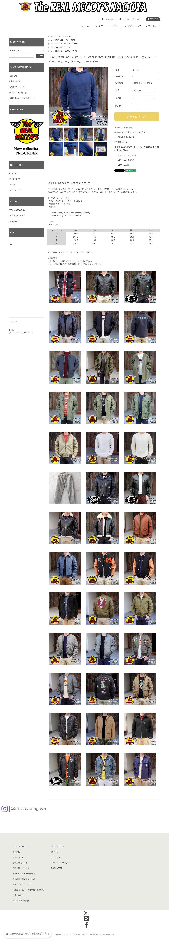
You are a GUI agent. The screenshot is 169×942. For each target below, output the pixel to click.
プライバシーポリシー (60, 863)
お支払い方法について (22, 884)
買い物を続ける (120, 142)
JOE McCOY (59, 36)
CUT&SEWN (75, 44)
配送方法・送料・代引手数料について (28, 890)
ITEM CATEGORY (61, 40)
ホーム (85, 26)
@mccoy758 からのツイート (21, 333)
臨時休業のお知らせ (18, 92)
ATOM (59, 868)
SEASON (58, 47)
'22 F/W (67, 47)
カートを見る (56, 857)
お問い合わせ (152, 26)
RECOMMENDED (61, 44)
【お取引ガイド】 (65, 261)
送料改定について (17, 87)
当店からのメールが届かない (22, 98)
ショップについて (131, 26)
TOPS (69, 36)
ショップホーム (19, 846)
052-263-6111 (123, 160)
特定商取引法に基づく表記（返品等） (130, 132)
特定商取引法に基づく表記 (24, 879)
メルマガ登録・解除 (21, 901)
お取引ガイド (15, 81)
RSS (53, 868)
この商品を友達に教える (124, 137)
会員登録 (125, 19)
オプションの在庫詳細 (123, 127)
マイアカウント (110, 19)
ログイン (138, 19)
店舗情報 (13, 76)
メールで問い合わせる (127, 155)
